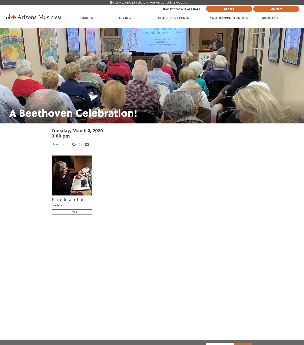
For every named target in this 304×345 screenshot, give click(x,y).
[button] (74, 144)
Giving (125, 18)
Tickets (87, 18)
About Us (271, 18)
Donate (229, 8)
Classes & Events (174, 18)
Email (73, 211)
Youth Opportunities (229, 18)
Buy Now (276, 8)
